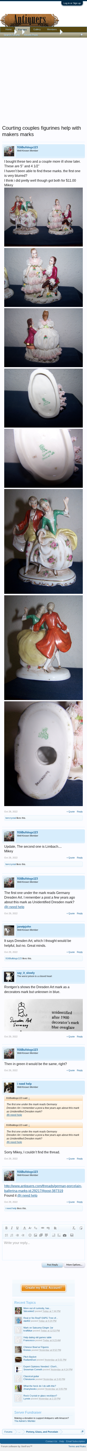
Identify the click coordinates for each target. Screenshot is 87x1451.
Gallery (37, 29)
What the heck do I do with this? (39, 1386)
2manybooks (30, 1389)
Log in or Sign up (72, 3)
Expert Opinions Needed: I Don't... (40, 1366)
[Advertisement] (43, 80)
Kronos (27, 1350)
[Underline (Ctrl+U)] (17, 1227)
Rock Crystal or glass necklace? (40, 1395)
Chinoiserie (29, 1379)
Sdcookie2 (28, 1311)
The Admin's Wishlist (24, 1421)
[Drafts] (71, 1235)
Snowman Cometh (32, 1369)
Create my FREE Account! (44, 1288)
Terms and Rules (77, 1446)
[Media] (41, 1235)
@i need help (14, 907)
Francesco (29, 1340)
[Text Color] (24, 1227)
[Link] (42, 1227)
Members (52, 29)
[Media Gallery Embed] (64, 1235)
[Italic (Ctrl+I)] (11, 1227)
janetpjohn (24, 926)
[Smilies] (30, 1235)
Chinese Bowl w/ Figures (36, 1347)
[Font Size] (30, 1227)
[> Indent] (22, 1235)
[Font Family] (35, 1227)
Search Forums (12, 35)
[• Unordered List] (6, 1235)
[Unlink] (48, 1227)
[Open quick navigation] (82, 1431)
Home (8, 29)
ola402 (26, 1321)
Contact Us (51, 1441)
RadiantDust (29, 1359)
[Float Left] (53, 1235)
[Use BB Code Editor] (81, 1227)
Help (61, 1441)
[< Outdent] (17, 1235)
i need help (24, 1083)
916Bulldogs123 (27, 147)
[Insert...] (46, 1235)
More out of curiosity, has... (37, 1308)
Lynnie (26, 1398)
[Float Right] (59, 1235)
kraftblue (27, 1330)
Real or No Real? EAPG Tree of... (40, 1318)
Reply (80, 811)
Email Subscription (75, 1441)
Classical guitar (31, 1376)
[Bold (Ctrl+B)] (6, 1227)
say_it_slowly (26, 972)
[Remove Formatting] (73, 1227)
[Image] (35, 1235)
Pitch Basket (29, 1357)
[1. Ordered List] (11, 1235)
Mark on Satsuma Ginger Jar (38, 1327)
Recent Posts (31, 35)
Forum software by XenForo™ (16, 1446)
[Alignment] (55, 1227)
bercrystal (10, 818)
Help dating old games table (37, 1337)
